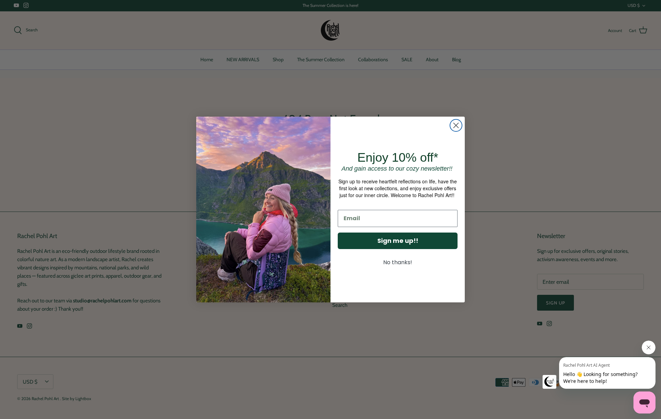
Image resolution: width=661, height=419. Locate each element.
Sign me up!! (397, 240)
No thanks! (397, 262)
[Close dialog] (456, 125)
